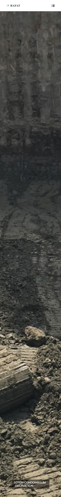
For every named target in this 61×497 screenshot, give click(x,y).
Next (54, 254)
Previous (6, 254)
